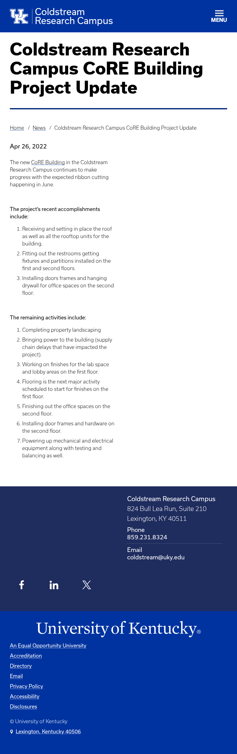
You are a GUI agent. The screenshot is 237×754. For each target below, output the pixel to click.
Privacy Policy (26, 686)
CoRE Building (48, 162)
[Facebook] (22, 586)
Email (16, 676)
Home (17, 128)
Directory (21, 666)
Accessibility (25, 696)
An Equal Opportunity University (48, 645)
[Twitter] (87, 586)
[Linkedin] (54, 586)
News (39, 128)
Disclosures (23, 706)
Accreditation (26, 656)
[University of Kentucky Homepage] (118, 629)
